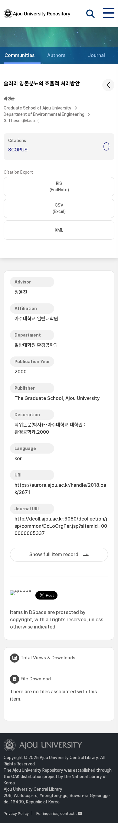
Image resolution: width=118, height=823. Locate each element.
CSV (59, 208)
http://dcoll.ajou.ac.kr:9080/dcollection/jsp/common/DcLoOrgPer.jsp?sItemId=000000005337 (61, 526)
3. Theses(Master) (22, 120)
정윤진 (21, 292)
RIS (59, 186)
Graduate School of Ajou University (37, 108)
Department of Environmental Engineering (44, 114)
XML (59, 230)
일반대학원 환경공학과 (36, 345)
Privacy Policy (16, 813)
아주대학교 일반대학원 (36, 318)
